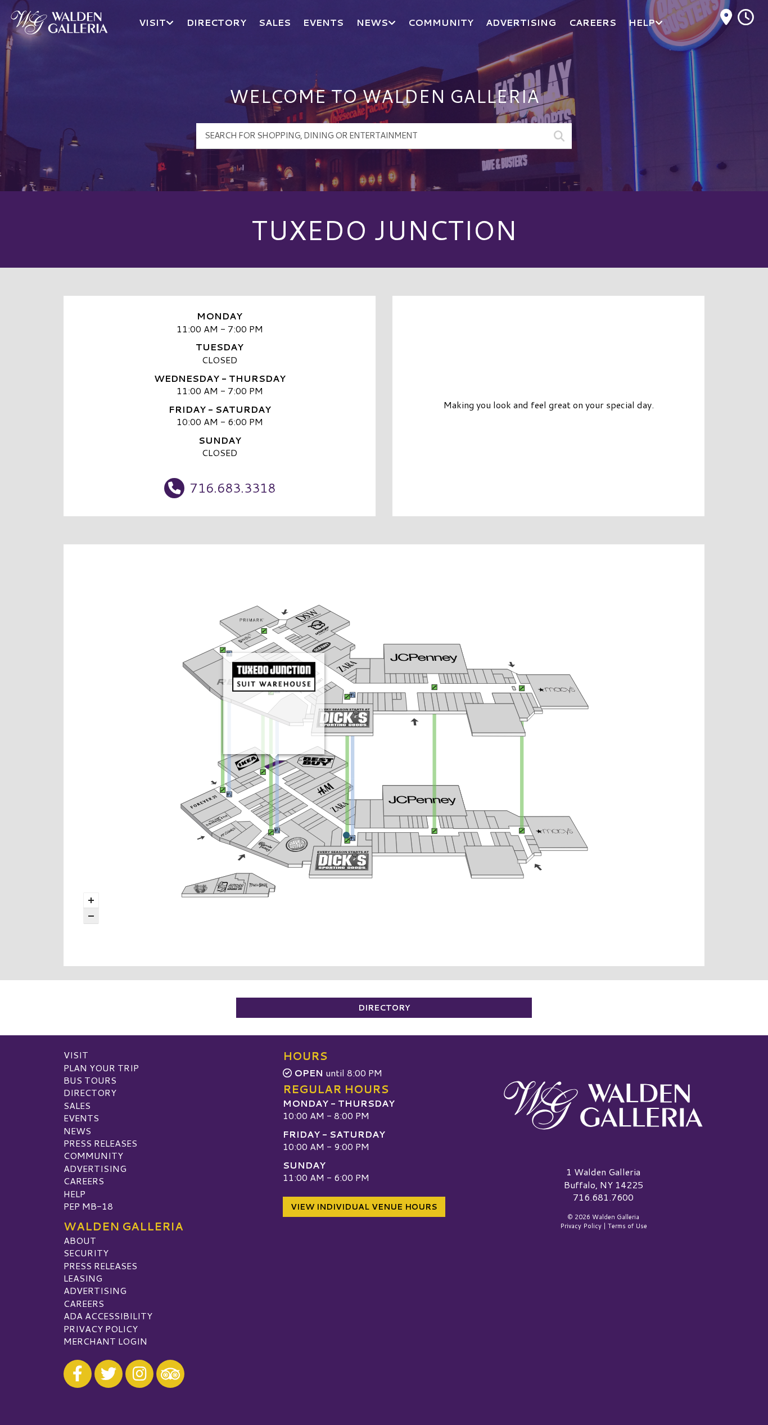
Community (93, 1155)
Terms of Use (627, 1225)
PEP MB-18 (88, 1205)
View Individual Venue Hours (364, 1206)
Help (74, 1193)
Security (86, 1252)
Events (81, 1117)
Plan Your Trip (101, 1067)
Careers (84, 1180)
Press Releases (100, 1143)
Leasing (83, 1277)
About (80, 1240)
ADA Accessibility (108, 1315)
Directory (384, 1007)
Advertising (95, 1168)
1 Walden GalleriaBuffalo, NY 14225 (603, 1177)
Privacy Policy (101, 1328)
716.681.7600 (603, 1197)
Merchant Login (105, 1340)
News (77, 1130)
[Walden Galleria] (603, 1105)
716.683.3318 (232, 488)
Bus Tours (90, 1080)
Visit (76, 1054)
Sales (77, 1105)
